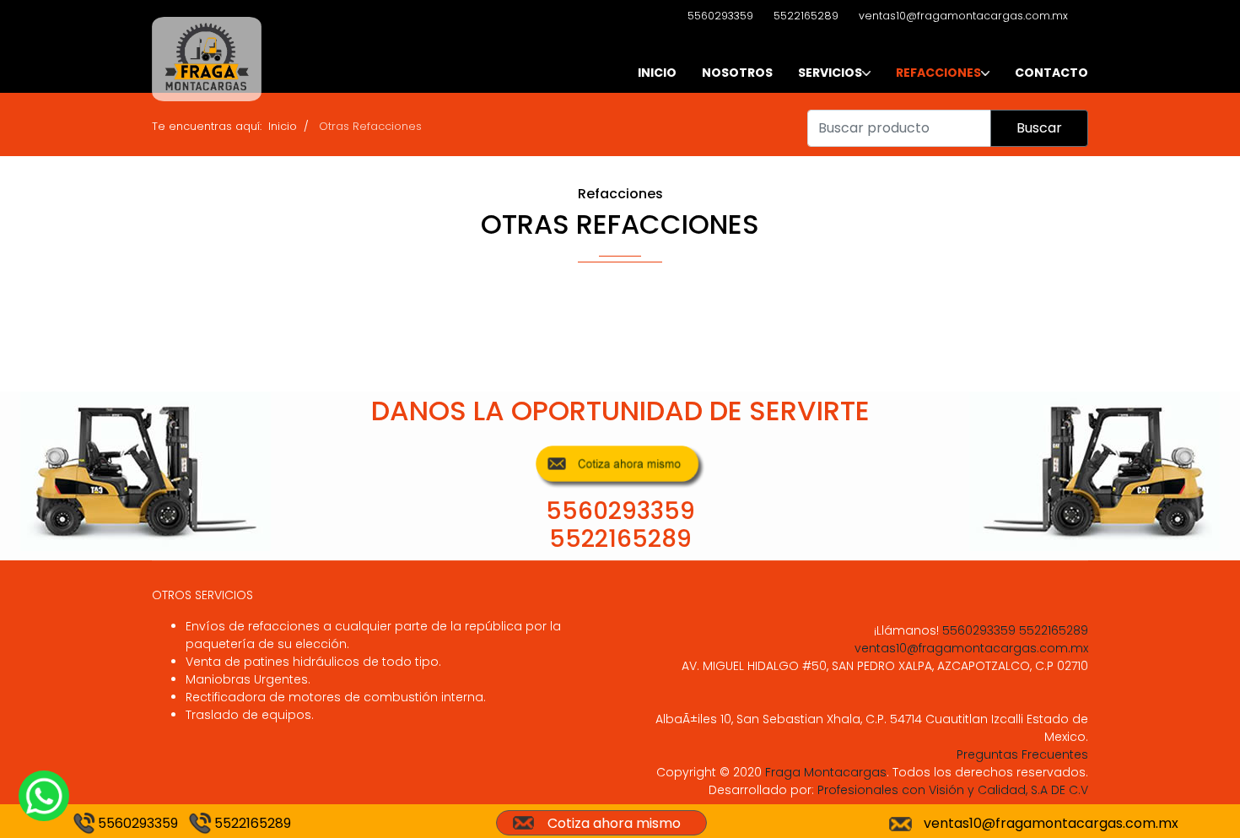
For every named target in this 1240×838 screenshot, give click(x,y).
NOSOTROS (737, 72)
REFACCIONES (938, 72)
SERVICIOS (830, 72)
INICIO (657, 72)
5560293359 (720, 15)
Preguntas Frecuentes (1022, 754)
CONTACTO (1051, 72)
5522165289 (806, 15)
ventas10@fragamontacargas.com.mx (963, 15)
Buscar (1039, 128)
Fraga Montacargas (826, 772)
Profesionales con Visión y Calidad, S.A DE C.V (951, 789)
